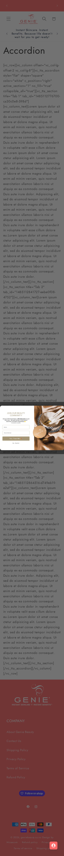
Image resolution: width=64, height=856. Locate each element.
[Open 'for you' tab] (53, 845)
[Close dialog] (62, 407)
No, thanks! (16, 443)
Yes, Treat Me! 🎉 (16, 438)
